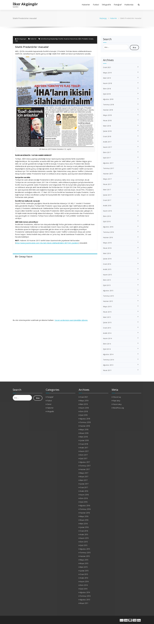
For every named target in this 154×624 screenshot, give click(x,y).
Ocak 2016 (107, 264)
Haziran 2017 (108, 174)
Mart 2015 (107, 317)
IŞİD (79, 39)
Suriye (91, 39)
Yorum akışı (117, 404)
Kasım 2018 (107, 83)
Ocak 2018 (107, 136)
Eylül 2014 (107, 349)
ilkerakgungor (21, 39)
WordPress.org (118, 408)
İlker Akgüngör (25, 4)
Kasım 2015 (107, 275)
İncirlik (60, 39)
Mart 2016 (107, 253)
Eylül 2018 (107, 94)
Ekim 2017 (107, 152)
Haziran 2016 (108, 237)
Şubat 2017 (107, 195)
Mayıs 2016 (107, 243)
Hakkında (128, 4)
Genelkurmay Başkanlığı (49, 39)
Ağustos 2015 (108, 290)
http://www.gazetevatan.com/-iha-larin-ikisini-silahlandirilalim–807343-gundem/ (47, 243)
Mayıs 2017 (107, 179)
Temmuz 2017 (108, 168)
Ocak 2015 (107, 328)
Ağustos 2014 (108, 354)
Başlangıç (103, 18)
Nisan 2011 (107, 370)
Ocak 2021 (107, 67)
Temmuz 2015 (108, 296)
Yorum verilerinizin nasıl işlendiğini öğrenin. (71, 320)
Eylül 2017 (107, 158)
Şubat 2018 (107, 131)
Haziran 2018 (108, 110)
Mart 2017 (107, 190)
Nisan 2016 (107, 248)
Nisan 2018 (107, 120)
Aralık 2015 (107, 269)
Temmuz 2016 (108, 232)
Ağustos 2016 (108, 227)
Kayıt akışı (116, 401)
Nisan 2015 (107, 312)
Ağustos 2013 (108, 365)
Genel (49, 404)
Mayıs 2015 (107, 306)
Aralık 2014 (107, 333)
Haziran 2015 (108, 301)
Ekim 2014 (107, 344)
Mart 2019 (107, 78)
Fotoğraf (118, 4)
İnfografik (106, 4)
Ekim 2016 (107, 216)
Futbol (96, 4)
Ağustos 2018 (108, 99)
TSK (16, 41)
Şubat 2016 (107, 259)
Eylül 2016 (107, 221)
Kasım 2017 (107, 147)
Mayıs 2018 (107, 115)
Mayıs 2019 (107, 73)
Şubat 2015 (107, 322)
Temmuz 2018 (108, 104)
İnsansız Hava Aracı (71, 39)
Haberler (86, 4)
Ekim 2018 (107, 89)
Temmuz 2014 (108, 360)
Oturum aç (117, 397)
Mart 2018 (107, 126)
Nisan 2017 (107, 184)
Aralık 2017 (107, 142)
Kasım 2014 (107, 338)
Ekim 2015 (107, 280)
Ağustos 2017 (108, 163)
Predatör (85, 39)
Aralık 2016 (107, 205)
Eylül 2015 (107, 285)
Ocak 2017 (107, 200)
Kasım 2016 (107, 211)
